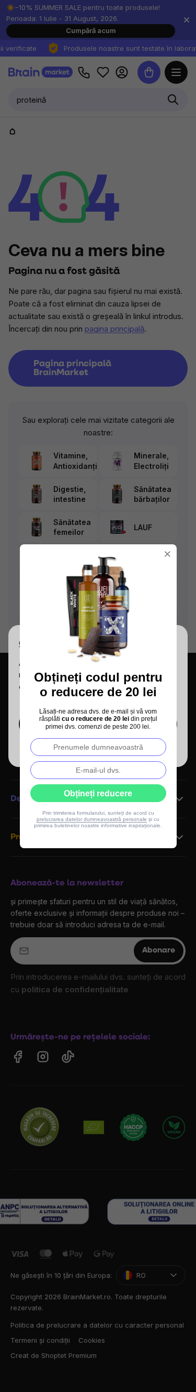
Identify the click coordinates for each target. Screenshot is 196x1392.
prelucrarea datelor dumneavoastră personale (92, 819)
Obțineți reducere (98, 793)
